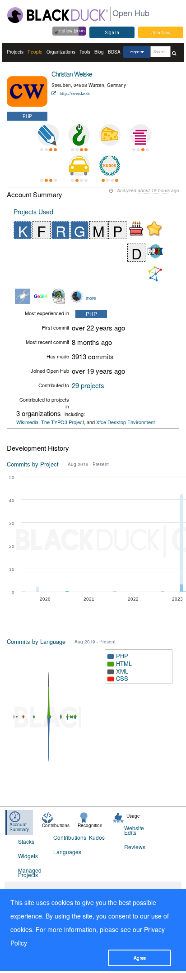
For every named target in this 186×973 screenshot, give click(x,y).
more (91, 298)
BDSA (114, 52)
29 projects (88, 385)
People (35, 52)
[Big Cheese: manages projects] (110, 135)
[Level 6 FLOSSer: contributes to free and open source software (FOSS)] (48, 165)
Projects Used (33, 211)
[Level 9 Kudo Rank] (110, 165)
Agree (140, 957)
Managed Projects (30, 872)
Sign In (112, 32)
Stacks (26, 841)
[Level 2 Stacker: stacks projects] (140, 135)
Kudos (97, 837)
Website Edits (134, 830)
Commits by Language (36, 641)
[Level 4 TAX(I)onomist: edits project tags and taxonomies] (79, 165)
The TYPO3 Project (62, 421)
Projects (15, 52)
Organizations (60, 52)
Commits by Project (33, 464)
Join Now (161, 32)
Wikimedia (27, 421)
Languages (65, 851)
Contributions (65, 837)
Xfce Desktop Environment (125, 421)
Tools (84, 52)
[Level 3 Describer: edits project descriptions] (48, 135)
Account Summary (19, 827)
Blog (99, 52)
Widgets (28, 856)
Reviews (134, 847)
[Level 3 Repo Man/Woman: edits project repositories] (79, 135)
